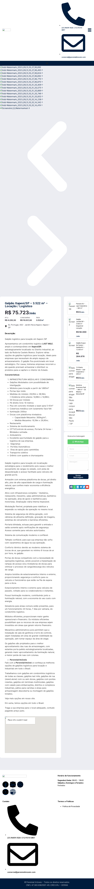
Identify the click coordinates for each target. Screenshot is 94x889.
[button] (47, 157)
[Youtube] (5, 792)
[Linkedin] (13, 784)
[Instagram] (20, 784)
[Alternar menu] (47, 63)
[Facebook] (5, 784)
